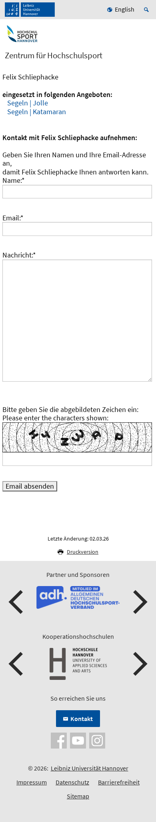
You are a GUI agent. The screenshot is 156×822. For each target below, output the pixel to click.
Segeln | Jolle (27, 102)
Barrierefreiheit (119, 782)
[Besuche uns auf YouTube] (78, 740)
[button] (17, 602)
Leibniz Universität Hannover (89, 768)
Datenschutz (72, 782)
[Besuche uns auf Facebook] (58, 740)
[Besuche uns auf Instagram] (97, 740)
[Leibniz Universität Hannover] (30, 9)
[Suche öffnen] (147, 9)
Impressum (31, 782)
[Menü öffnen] (144, 37)
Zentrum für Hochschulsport (53, 55)
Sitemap (78, 796)
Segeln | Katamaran (36, 111)
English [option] (124, 9)
